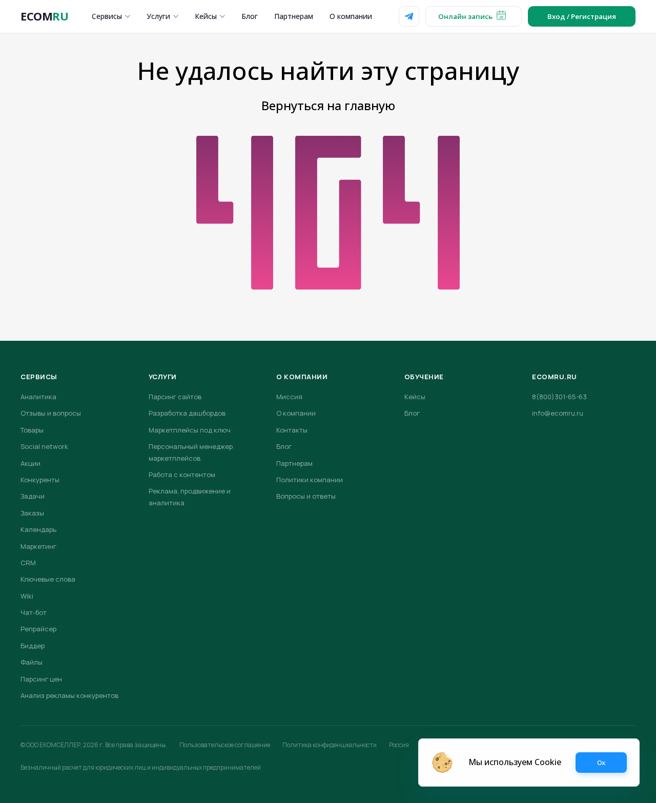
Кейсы (206, 16)
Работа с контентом (182, 474)
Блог (249, 16)
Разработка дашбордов (187, 413)
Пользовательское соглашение (224, 744)
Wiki (26, 596)
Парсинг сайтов (175, 396)
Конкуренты (39, 479)
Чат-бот (33, 612)
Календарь (38, 529)
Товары (32, 430)
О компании (351, 16)
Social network (44, 446)
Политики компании (309, 479)
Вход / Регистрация (581, 16)
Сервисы (107, 16)
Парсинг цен (41, 679)
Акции (30, 463)
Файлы (31, 662)
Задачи (32, 496)
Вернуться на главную (328, 105)
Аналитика (38, 396)
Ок (601, 762)
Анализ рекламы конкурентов (69, 695)
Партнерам (293, 16)
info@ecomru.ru (557, 413)
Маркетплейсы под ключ (190, 430)
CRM (28, 562)
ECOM (44, 16)
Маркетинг (38, 546)
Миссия (289, 396)
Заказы (32, 513)
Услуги (158, 16)
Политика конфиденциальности (329, 744)
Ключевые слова (47, 579)
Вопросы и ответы (306, 496)
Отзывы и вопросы (50, 413)
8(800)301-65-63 (559, 396)
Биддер (32, 645)
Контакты (292, 430)
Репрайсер (38, 628)
